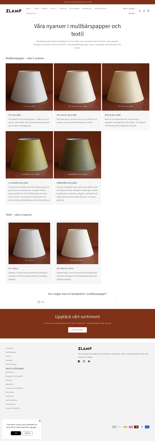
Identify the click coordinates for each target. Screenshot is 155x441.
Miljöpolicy (10, 384)
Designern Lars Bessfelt (14, 376)
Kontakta (9, 360)
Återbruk (9, 380)
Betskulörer (10, 372)
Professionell (10, 404)
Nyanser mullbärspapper (15, 368)
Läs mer (33, 427)
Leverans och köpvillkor (14, 388)
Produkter (9, 348)
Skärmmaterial (11, 364)
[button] (29, 8)
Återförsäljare (11, 352)
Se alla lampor (77, 330)
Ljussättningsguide (13, 408)
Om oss (8, 356)
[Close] (40, 421)
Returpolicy (10, 392)
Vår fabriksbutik (11, 400)
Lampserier (10, 396)
